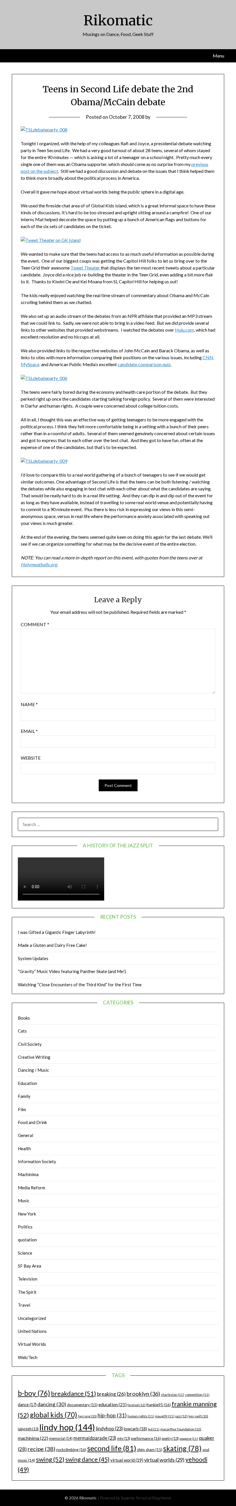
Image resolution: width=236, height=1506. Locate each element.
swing (50, 1459)
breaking (111, 1394)
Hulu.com (184, 329)
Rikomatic (118, 20)
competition (197, 1394)
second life (111, 1448)
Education (27, 1083)
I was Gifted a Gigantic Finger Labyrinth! (57, 932)
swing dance (87, 1459)
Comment (35, 624)
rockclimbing (71, 1449)
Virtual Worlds (32, 1344)
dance (27, 1404)
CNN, (208, 357)
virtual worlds (164, 1460)
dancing (51, 1404)
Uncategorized (32, 1318)
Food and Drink (32, 1122)
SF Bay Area (29, 1265)
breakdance (73, 1393)
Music (23, 1200)
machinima (33, 1438)
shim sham (149, 1449)
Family (24, 1096)
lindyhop (109, 1428)
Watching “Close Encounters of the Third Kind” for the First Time (80, 984)
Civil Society (30, 1044)
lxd (153, 1429)
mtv (123, 1438)
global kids (53, 1415)
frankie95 (158, 1404)
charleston (172, 1394)
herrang (87, 1416)
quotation (27, 1239)
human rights (140, 1416)
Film (22, 1109)
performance (146, 1438)
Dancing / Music (33, 1070)
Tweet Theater (86, 267)
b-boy (34, 1393)
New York (27, 1213)
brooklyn (143, 1393)
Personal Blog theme (154, 1497)
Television (27, 1278)
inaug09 (164, 1416)
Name (29, 704)
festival (136, 1405)
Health (24, 1148)
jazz (181, 1416)
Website (31, 757)
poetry (170, 1438)
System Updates (33, 958)
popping (189, 1438)
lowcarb (135, 1428)
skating (182, 1448)
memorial (61, 1438)
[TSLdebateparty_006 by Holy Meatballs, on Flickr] (44, 378)
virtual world (126, 1460)
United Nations (32, 1331)
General (25, 1135)
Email (29, 731)
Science (25, 1252)
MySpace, (30, 364)
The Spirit (27, 1292)
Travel (24, 1305)
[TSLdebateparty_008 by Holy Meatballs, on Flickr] (44, 129)
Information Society (37, 1161)
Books (24, 1017)
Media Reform (31, 1187)
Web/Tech (27, 1357)
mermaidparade (94, 1438)
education (112, 1404)
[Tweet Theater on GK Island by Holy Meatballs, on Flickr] (51, 240)
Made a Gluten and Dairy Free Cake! (52, 945)
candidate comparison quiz (144, 364)
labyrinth (28, 1429)
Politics (25, 1226)
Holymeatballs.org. (39, 564)
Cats (22, 1030)
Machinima (28, 1174)
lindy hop (67, 1427)
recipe (41, 1448)
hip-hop (112, 1415)
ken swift (198, 1416)
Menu (218, 55)
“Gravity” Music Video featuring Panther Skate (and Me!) (72, 971)
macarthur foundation (180, 1429)
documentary (82, 1404)
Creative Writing (34, 1057)
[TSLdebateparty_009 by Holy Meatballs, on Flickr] (44, 461)
